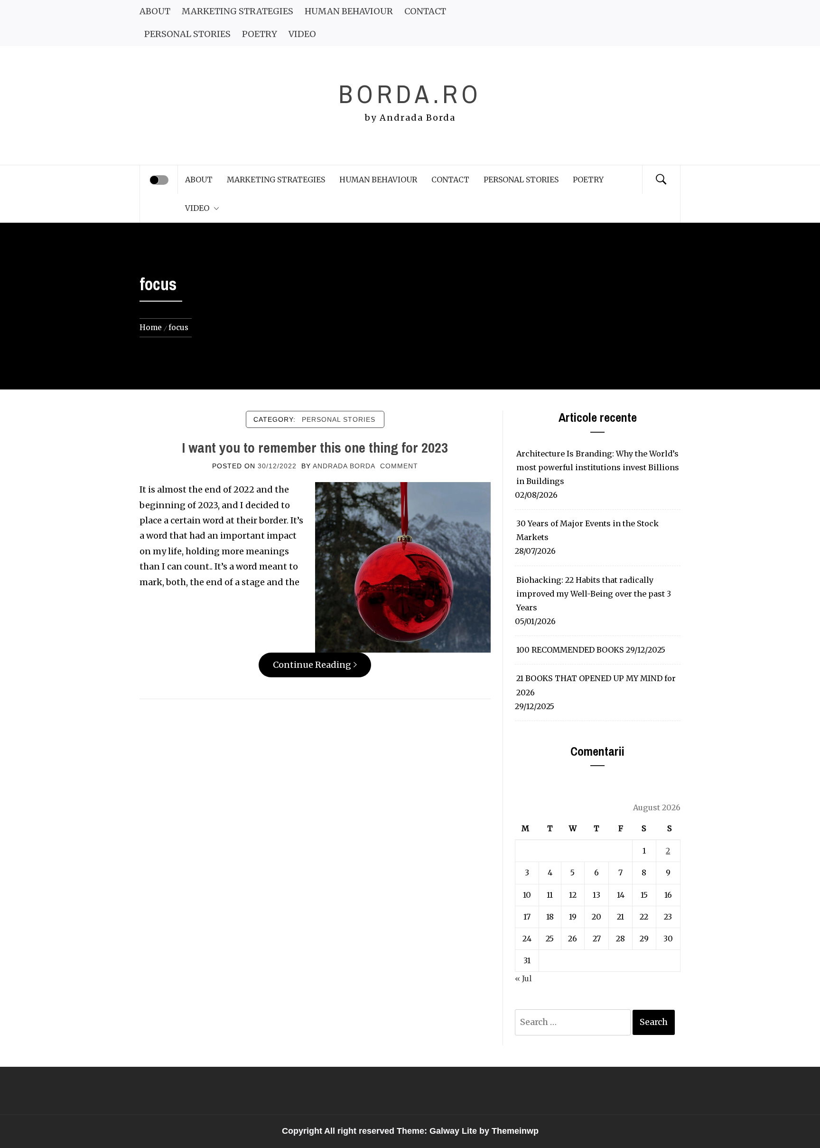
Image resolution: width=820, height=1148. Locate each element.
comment (399, 466)
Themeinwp (515, 1131)
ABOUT (155, 11)
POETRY (259, 33)
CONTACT (425, 11)
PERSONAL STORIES (187, 33)
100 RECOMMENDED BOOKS (570, 650)
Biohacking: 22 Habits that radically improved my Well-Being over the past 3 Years (593, 593)
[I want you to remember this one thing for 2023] (403, 566)
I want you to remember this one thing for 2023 (315, 447)
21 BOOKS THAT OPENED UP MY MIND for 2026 (596, 685)
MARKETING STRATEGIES (237, 11)
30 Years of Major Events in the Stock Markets (587, 530)
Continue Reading (312, 664)
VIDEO (302, 33)
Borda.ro (410, 93)
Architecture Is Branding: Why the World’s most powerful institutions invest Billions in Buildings (597, 467)
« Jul (523, 978)
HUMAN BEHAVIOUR (349, 11)
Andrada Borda (344, 466)
